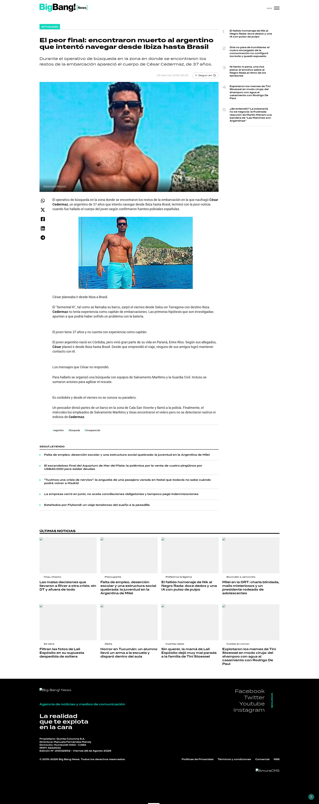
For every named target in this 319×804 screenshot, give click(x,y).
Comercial (262, 759)
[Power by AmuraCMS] (267, 771)
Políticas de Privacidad (197, 759)
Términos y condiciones (234, 759)
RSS (276, 759)
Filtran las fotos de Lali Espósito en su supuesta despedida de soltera (62, 653)
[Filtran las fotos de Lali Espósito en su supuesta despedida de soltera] (68, 622)
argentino (59, 430)
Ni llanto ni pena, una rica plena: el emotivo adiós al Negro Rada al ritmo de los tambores (248, 71)
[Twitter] (43, 210)
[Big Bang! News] (64, 8)
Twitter (254, 697)
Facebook (250, 691)
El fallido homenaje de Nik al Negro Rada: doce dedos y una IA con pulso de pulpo (251, 34)
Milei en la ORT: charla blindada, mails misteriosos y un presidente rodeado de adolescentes (250, 588)
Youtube (252, 703)
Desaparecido (93, 430)
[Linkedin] (43, 228)
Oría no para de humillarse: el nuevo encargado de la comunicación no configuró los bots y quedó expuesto (250, 52)
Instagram (249, 709)
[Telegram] (43, 237)
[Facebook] (43, 219)
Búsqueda (74, 430)
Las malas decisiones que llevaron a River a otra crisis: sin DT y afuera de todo (68, 586)
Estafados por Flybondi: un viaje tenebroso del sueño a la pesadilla (97, 505)
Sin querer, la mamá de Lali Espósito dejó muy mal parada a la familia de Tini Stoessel (189, 653)
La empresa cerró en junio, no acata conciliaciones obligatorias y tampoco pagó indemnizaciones (121, 494)
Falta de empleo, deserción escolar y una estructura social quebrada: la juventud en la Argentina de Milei (127, 455)
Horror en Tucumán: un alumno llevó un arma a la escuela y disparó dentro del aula (128, 653)
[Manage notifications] (311, 797)
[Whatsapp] (43, 200)
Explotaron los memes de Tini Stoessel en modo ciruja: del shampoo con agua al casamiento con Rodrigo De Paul (250, 92)
